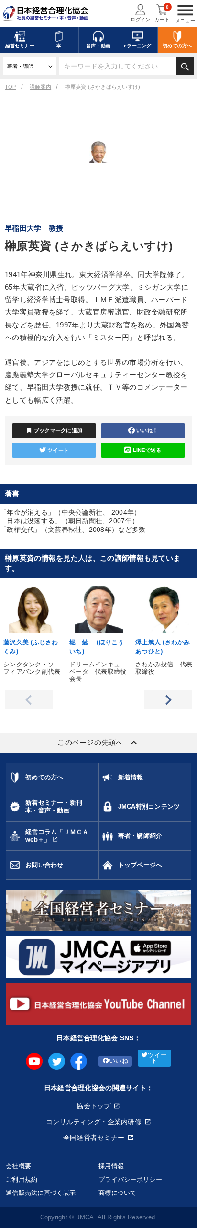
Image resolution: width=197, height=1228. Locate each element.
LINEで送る (147, 450)
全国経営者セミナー (94, 1137)
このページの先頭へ (98, 742)
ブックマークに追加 (54, 430)
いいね (118, 1061)
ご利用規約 (21, 1179)
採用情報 (111, 1166)
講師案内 (40, 87)
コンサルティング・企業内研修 (94, 1122)
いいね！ (147, 430)
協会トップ (93, 1106)
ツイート (58, 450)
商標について (117, 1192)
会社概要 (18, 1166)
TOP (10, 87)
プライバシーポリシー (130, 1179)
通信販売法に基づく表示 (41, 1192)
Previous (29, 699)
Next (168, 699)
